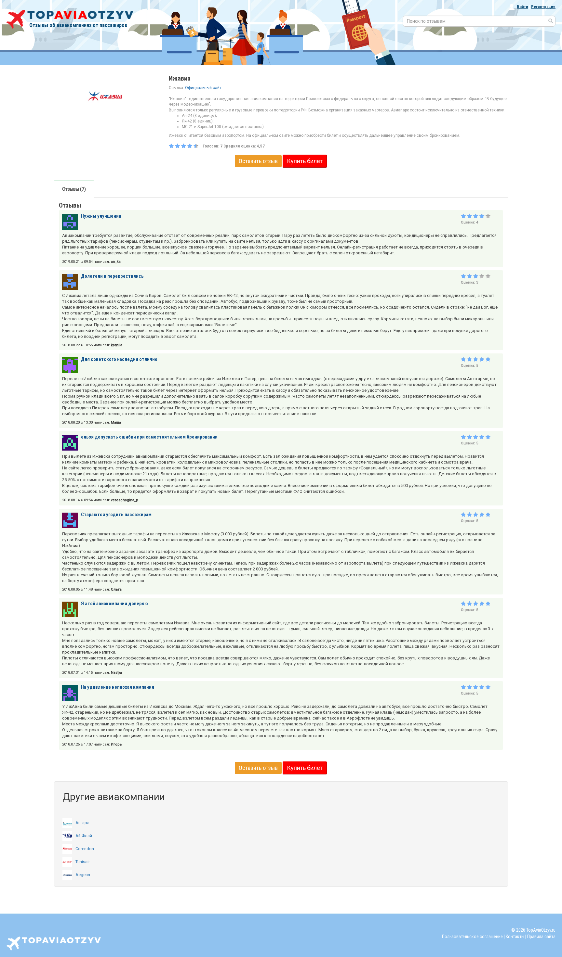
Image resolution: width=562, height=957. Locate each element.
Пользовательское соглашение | (473, 936)
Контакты (515, 936)
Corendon (84, 848)
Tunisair (82, 861)
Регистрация (543, 6)
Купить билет (305, 161)
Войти (522, 6)
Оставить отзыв (258, 161)
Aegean (82, 874)
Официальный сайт (203, 87)
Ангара (82, 822)
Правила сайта (541, 936)
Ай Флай (83, 835)
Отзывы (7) (74, 189)
